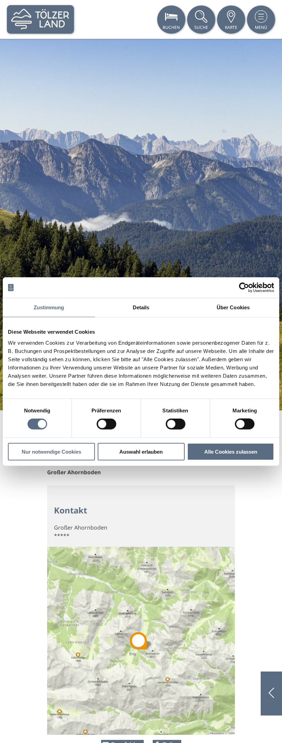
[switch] (106, 424)
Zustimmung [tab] (49, 307)
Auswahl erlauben (141, 451)
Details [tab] (141, 307)
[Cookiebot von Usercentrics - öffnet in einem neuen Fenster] (244, 287)
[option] (141, 224)
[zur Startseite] (40, 19)
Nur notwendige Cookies (51, 451)
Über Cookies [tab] (233, 307)
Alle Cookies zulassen (230, 451)
